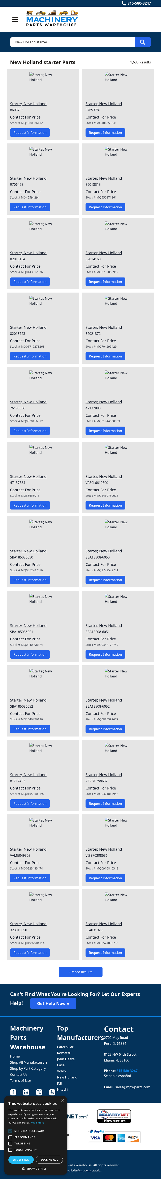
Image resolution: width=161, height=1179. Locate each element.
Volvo (61, 1071)
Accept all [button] (21, 1159)
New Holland (67, 1077)
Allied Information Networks (84, 1170)
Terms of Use (20, 1080)
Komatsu (64, 1053)
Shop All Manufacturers (29, 1062)
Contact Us (18, 1074)
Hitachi (62, 1089)
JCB (59, 1083)
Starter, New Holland (28, 103)
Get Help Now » (53, 1003)
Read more (37, 1122)
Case (61, 1065)
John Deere (66, 1059)
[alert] (35, 1135)
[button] (35, 1168)
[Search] (143, 42)
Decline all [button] (49, 1159)
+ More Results (80, 972)
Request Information (30, 132)
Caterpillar (65, 1047)
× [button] (62, 1100)
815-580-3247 (139, 3)
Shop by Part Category (28, 1068)
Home (15, 1056)
